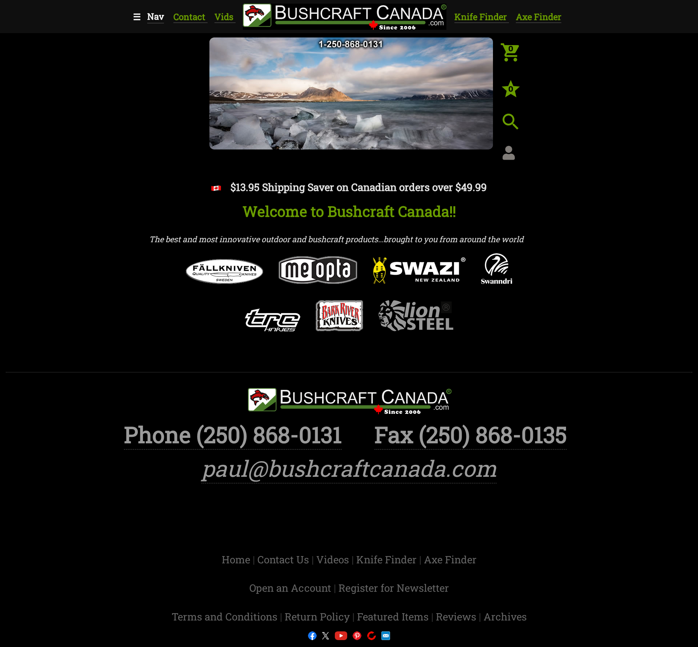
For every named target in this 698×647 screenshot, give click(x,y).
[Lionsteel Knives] (416, 322)
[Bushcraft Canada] (343, 15)
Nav (155, 16)
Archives (505, 616)
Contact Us (284, 559)
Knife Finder (481, 17)
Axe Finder (538, 17)
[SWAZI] (419, 277)
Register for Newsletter (393, 588)
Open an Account (290, 588)
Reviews (457, 616)
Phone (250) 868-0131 (233, 434)
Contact (190, 17)
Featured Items (394, 616)
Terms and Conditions (226, 616)
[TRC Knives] (272, 326)
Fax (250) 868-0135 (470, 434)
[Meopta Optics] (318, 277)
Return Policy (318, 616)
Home (237, 559)
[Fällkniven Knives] (224, 278)
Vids (225, 17)
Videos (334, 559)
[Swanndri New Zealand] (496, 275)
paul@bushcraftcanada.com (349, 468)
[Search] (516, 127)
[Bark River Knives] (339, 322)
